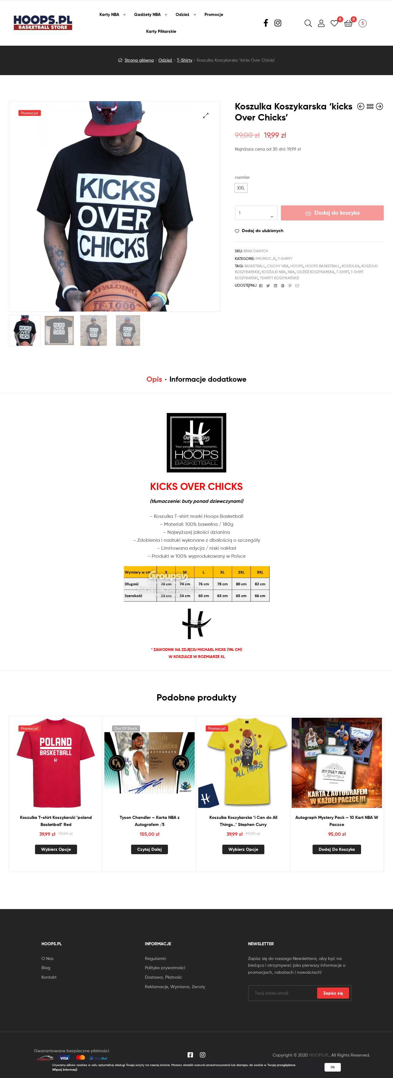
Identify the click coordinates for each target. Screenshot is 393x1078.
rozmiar (242, 177)
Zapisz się (333, 993)
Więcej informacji (64, 1070)
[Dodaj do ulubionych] (56, 767)
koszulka (351, 266)
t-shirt (342, 272)
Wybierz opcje (56, 849)
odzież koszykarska (315, 272)
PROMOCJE (265, 258)
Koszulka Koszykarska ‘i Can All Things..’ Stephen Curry (243, 821)
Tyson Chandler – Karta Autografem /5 (150, 821)
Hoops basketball (322, 266)
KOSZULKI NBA (274, 272)
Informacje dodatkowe (208, 379)
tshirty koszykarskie (279, 278)
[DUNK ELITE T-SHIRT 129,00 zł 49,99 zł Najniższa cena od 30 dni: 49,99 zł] (379, 106)
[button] (241, 188)
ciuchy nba (278, 266)
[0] (334, 23)
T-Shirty (184, 60)
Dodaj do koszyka (337, 212)
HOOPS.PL (319, 1054)
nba (291, 272)
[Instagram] (203, 1055)
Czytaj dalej (149, 849)
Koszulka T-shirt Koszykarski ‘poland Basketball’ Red (56, 821)
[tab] (154, 379)
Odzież (165, 60)
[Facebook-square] (190, 1055)
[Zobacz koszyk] (348, 23)
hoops (296, 266)
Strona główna (139, 60)
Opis (154, 379)
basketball (254, 266)
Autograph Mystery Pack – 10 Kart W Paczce (336, 821)
